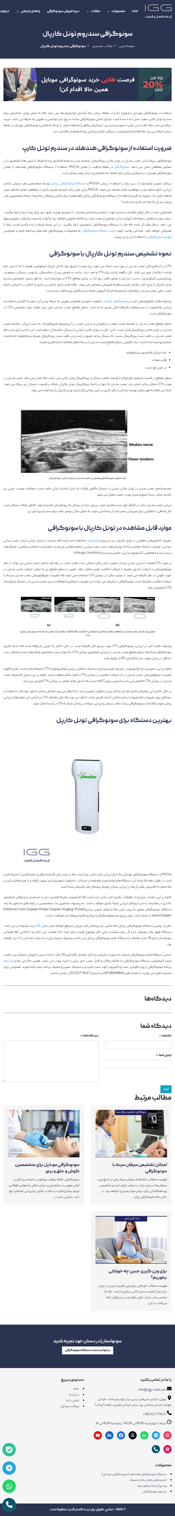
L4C (19, 938)
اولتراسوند (93, 540)
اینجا (6, 960)
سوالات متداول (69, 1406)
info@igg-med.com (152, 1390)
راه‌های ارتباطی (30, 11)
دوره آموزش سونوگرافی (63, 11)
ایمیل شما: (164, 1055)
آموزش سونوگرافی (159, 237)
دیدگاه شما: (89, 1035)
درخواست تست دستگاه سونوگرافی (87, 1350)
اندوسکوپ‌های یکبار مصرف (148, 1480)
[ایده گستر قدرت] (158, 11)
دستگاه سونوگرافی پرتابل (68, 183)
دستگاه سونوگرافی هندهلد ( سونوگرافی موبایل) (134, 1474)
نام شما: (165, 1035)
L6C (38, 925)
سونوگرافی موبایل (115, 301)
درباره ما (74, 1394)
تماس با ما (72, 1400)
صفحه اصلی (127, 46)
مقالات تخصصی (102, 46)
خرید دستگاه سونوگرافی (99, 230)
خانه (135, 11)
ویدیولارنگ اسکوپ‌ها (152, 1485)
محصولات (118, 11)
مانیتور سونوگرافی (154, 1491)
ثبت (166, 1089)
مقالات (95, 11)
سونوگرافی (121, 167)
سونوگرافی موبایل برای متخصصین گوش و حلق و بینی (47, 1168)
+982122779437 (155, 1414)
